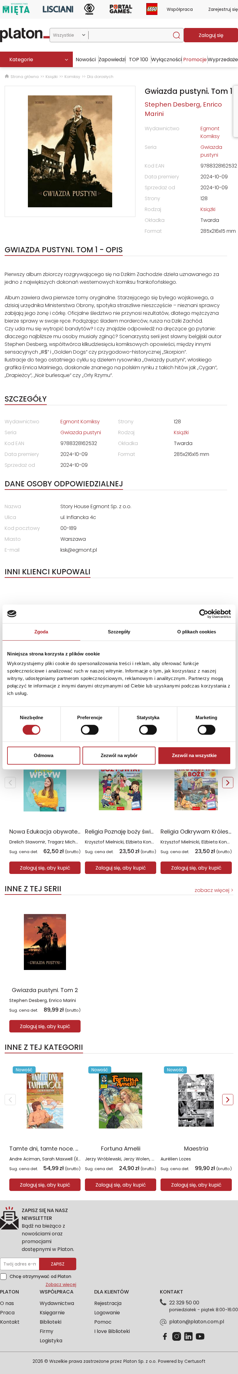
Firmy (46, 1331)
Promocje (195, 59)
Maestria (196, 1148)
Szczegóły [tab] (119, 631)
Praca (7, 1312)
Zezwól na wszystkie (194, 755)
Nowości (86, 59)
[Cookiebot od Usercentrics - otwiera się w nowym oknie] (204, 613)
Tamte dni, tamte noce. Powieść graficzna (67, 1148)
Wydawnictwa (57, 1303)
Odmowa (43, 755)
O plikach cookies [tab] (196, 631)
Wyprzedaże (223, 59)
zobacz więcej (212, 890)
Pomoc (103, 1322)
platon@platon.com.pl (196, 1321)
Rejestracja (107, 1303)
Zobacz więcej (61, 1284)
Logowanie (107, 1312)
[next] (227, 782)
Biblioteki (50, 1322)
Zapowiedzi (112, 59)
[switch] (90, 730)
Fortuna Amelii (120, 1148)
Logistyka (51, 1340)
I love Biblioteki (112, 1331)
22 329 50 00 (184, 1302)
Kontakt (10, 1322)
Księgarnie (52, 1312)
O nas (7, 1303)
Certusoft (194, 1361)
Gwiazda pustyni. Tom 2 (45, 990)
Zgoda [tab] (41, 631)
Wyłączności (166, 59)
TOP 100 (138, 59)
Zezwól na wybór (119, 755)
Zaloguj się (211, 35)
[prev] (10, 782)
